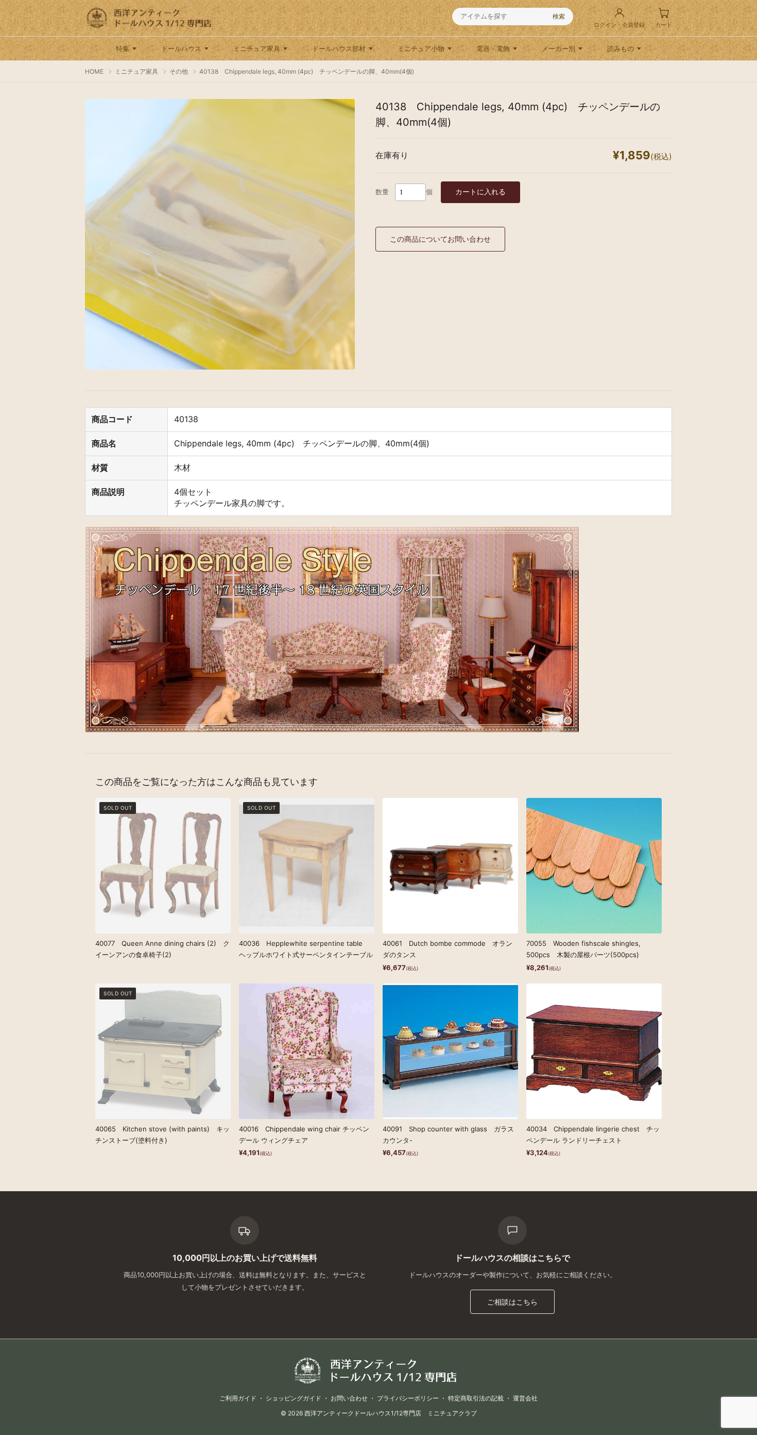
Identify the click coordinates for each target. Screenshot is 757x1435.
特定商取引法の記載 (476, 1398)
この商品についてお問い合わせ (440, 239)
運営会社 (525, 1398)
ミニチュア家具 (256, 48)
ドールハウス (181, 48)
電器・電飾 (493, 48)
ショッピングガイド (293, 1398)
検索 (559, 16)
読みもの (620, 48)
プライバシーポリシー (408, 1398)
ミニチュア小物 (421, 48)
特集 (122, 48)
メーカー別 (558, 48)
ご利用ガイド (237, 1398)
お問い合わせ (349, 1398)
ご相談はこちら (512, 1301)
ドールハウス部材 (339, 48)
